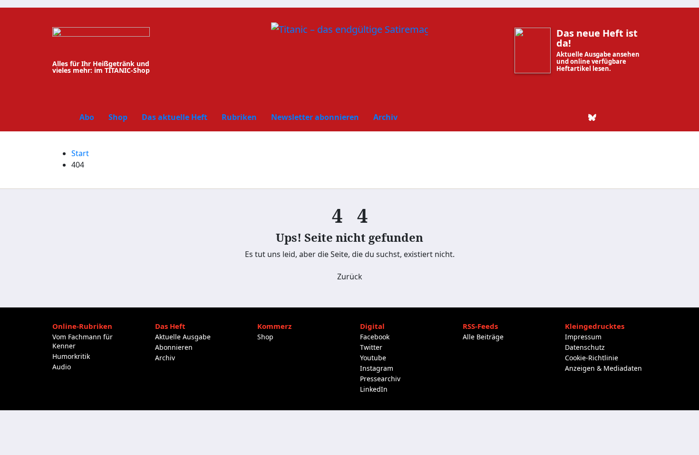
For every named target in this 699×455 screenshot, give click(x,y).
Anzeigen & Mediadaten (603, 368)
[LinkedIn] (576, 117)
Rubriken (239, 117)
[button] (640, 117)
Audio (61, 366)
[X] (560, 117)
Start (80, 153)
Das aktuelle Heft (174, 117)
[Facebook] (544, 117)
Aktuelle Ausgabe (183, 336)
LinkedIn (374, 389)
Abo (86, 117)
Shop (117, 117)
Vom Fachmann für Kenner (82, 341)
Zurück (349, 276)
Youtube (373, 357)
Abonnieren (174, 347)
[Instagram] (608, 117)
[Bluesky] (592, 117)
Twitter (371, 347)
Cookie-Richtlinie (591, 357)
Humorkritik (71, 356)
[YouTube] (625, 117)
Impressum (583, 336)
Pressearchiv (380, 378)
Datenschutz (585, 347)
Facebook (374, 336)
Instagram (376, 368)
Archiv (385, 117)
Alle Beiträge (483, 336)
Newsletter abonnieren (315, 117)
